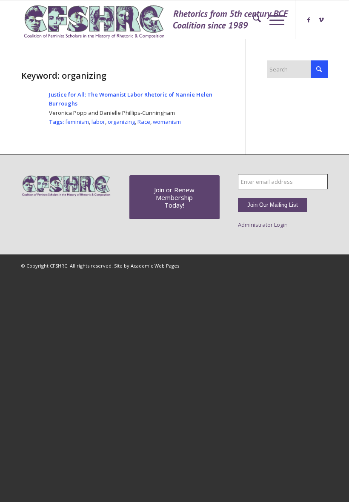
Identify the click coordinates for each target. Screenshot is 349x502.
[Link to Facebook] (308, 19)
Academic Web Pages (155, 265)
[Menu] (272, 19)
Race (143, 122)
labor (98, 122)
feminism (77, 122)
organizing (121, 122)
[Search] (252, 19)
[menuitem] (252, 19)
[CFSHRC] (156, 19)
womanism (167, 122)
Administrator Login (263, 224)
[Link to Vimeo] (321, 19)
